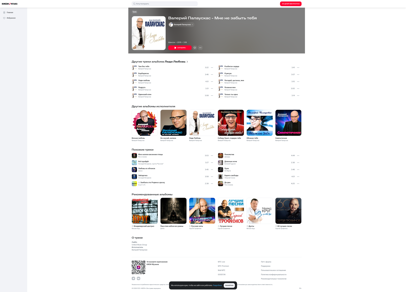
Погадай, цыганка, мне (234, 80)
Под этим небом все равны (171, 226)
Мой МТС (221, 270)
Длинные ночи (230, 161)
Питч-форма (266, 262)
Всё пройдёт (143, 161)
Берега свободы (231, 175)
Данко (140, 171)
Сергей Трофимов (195, 229)
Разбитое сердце (231, 66)
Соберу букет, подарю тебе (229, 138)
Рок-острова (142, 157)
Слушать (181, 48)
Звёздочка (142, 175)
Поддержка (265, 266)
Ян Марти (227, 171)
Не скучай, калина (168, 138)
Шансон (171, 42)
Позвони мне (230, 87)
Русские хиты (197, 226)
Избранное (11, 18)
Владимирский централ (144, 226)
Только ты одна (231, 94)
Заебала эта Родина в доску (152, 182)
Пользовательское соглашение (273, 270)
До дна (227, 182)
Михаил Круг (136, 229)
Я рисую (227, 73)
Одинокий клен (144, 94)
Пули (226, 168)
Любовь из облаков (146, 168)
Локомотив (229, 154)
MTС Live (221, 262)
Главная (10, 12)
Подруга (141, 87)
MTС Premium (223, 266)
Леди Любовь (195, 138)
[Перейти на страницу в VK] (138, 278)
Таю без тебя (143, 66)
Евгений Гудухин (230, 164)
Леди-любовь (144, 80)
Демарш (227, 157)
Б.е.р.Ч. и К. (142, 185)
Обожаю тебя (252, 138)
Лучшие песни (226, 226)
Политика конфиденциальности (273, 274)
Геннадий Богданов (144, 164)
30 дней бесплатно (291, 4)
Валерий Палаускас (144, 69)
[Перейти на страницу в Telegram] (133, 278)
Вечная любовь (138, 138)
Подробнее (217, 285)
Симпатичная (281, 138)
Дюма (162, 229)
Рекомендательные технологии (273, 279)
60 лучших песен (284, 226)
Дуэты (251, 226)
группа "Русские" (157, 164)
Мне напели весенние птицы (150, 154)
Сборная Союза (229, 178)
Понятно (229, 285)
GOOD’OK (222, 274)
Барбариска (143, 73)
